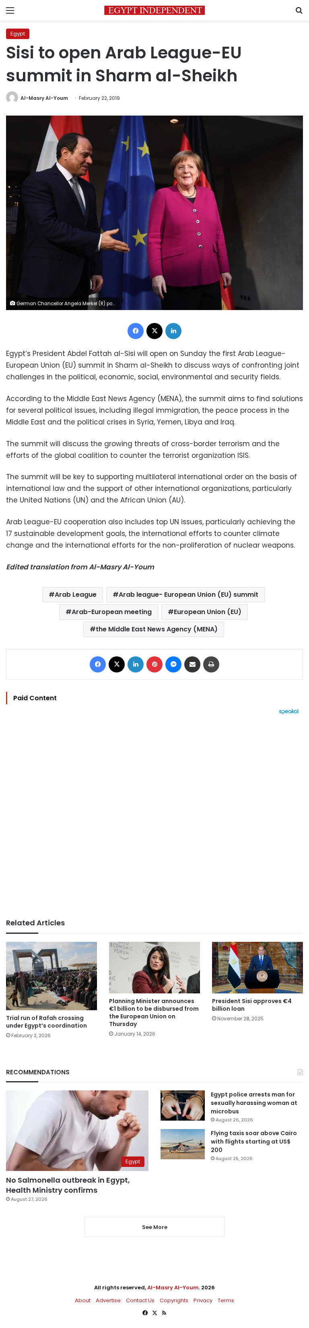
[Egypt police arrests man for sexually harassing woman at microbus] (183, 1105)
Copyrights (174, 1300)
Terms (226, 1300)
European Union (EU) (207, 611)
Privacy (203, 1300)
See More (154, 1227)
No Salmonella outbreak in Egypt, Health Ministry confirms (68, 1185)
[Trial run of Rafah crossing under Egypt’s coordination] (51, 976)
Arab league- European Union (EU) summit (188, 594)
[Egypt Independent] (154, 10)
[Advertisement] (154, 817)
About (83, 1300)
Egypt (17, 33)
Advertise (108, 1300)
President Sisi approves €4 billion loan (252, 1005)
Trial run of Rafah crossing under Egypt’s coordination (46, 1022)
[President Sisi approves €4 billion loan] (257, 967)
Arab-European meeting (112, 611)
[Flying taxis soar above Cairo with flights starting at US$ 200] (183, 1144)
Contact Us (140, 1300)
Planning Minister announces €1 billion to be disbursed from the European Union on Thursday (154, 1012)
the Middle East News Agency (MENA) (157, 629)
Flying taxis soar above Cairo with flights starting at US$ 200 (254, 1141)
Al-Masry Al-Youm (44, 98)
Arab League (76, 594)
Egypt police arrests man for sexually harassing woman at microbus (254, 1102)
